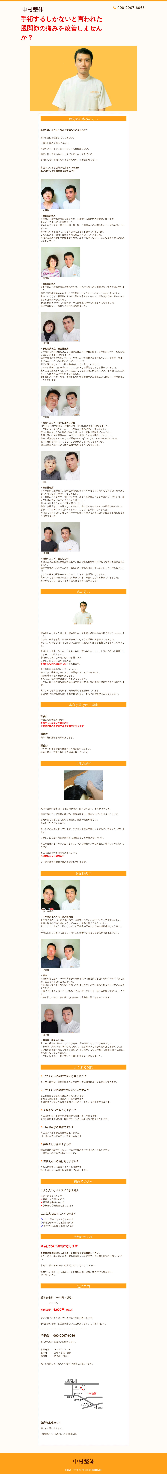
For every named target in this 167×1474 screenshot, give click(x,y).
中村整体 (76, 1469)
